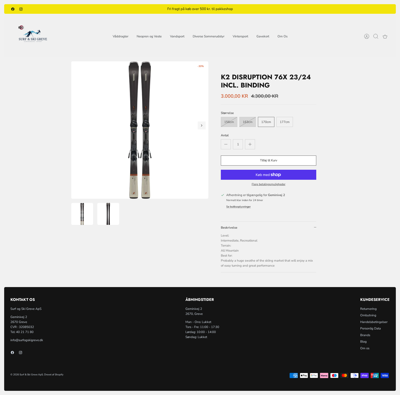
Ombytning (368, 315)
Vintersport (240, 36)
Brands (365, 335)
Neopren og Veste (149, 36)
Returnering (368, 309)
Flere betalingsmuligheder (268, 184)
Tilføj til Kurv (268, 160)
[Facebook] (13, 9)
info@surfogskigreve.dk (26, 340)
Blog (363, 341)
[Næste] (201, 125)
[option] (139, 130)
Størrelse (227, 113)
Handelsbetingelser (374, 322)
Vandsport (177, 36)
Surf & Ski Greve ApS (31, 374)
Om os (364, 348)
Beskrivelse (229, 227)
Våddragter (120, 36)
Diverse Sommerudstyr (208, 36)
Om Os (283, 36)
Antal (225, 135)
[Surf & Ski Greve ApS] (32, 36)
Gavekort (262, 36)
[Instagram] (21, 9)
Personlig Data (370, 328)
